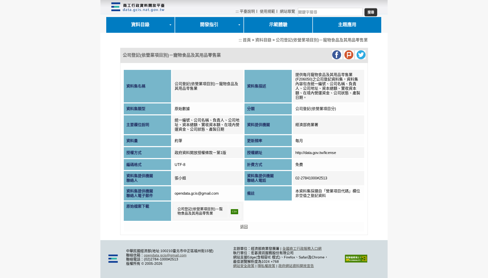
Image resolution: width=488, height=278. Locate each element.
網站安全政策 (243, 266)
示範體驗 (278, 24)
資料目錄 (140, 24)
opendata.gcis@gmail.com (165, 255)
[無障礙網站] (356, 261)
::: (237, 11)
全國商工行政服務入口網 (302, 248)
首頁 (247, 40)
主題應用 (347, 24)
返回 (244, 226)
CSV (234, 211)
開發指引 (209, 24)
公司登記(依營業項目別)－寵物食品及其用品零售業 (322, 40)
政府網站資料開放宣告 (296, 266)
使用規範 (267, 11)
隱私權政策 (266, 266)
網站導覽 (287, 11)
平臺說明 (247, 11)
